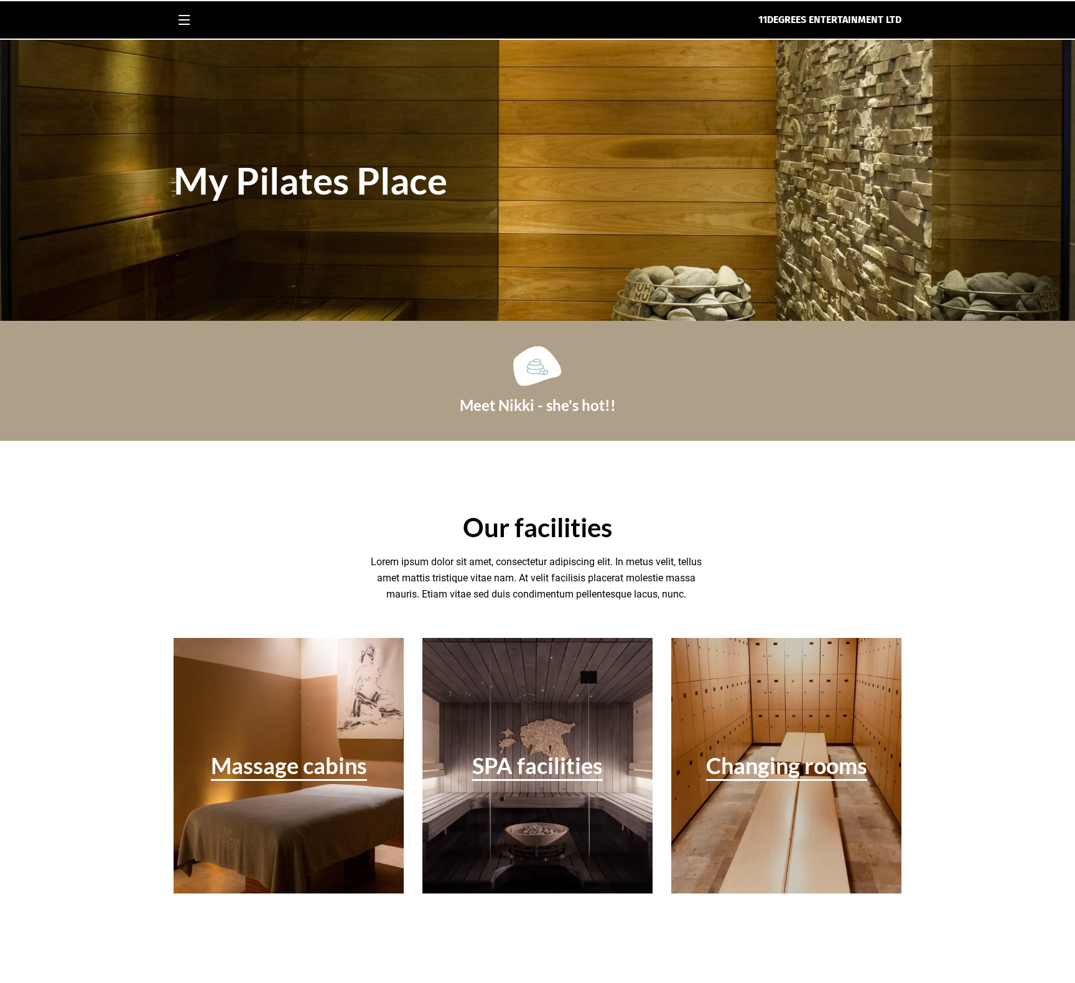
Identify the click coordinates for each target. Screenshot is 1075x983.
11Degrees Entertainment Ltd (829, 19)
